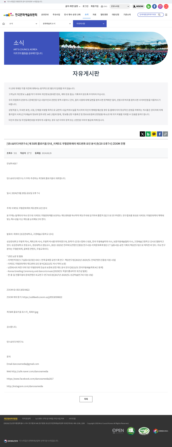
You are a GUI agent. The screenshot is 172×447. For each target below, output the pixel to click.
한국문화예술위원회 (21, 14)
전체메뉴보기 (166, 14)
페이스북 (154, 6)
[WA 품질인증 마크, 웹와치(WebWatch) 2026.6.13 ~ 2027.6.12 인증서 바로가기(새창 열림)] (144, 428)
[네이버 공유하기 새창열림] (148, 134)
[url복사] (165, 134)
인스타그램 (160, 6)
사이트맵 (72, 419)
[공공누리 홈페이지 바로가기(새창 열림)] (118, 430)
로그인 (85, 6)
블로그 (148, 6)
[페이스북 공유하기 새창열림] (159, 134)
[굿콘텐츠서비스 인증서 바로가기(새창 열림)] (160, 430)
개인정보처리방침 (10, 419)
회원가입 (95, 6)
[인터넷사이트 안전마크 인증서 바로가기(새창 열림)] (131, 428)
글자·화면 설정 (71, 6)
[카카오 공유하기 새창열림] (153, 134)
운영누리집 (115, 6)
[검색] (159, 14)
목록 (86, 399)
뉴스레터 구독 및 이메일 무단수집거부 (49, 419)
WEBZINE (139, 6)
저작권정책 (26, 419)
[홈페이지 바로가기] (3, 23)
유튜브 (166, 6)
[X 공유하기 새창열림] (142, 134)
